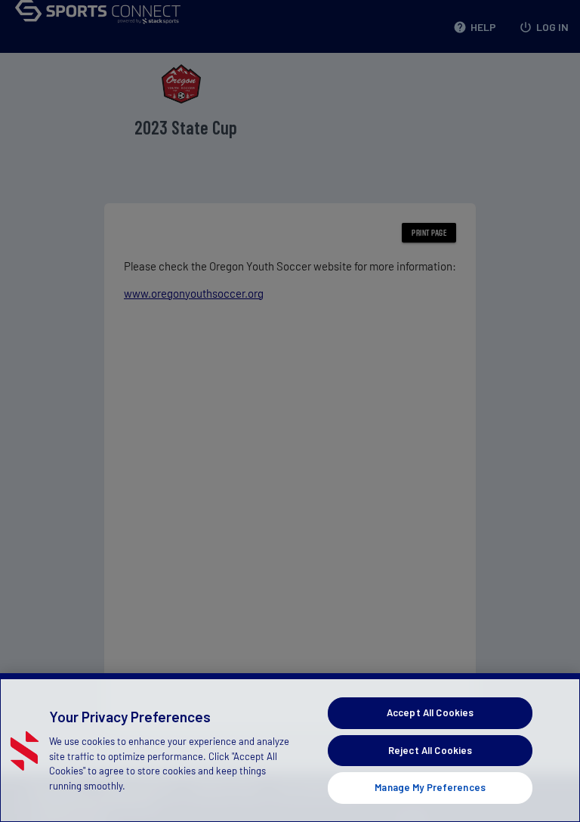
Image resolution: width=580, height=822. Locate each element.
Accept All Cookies (430, 712)
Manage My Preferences (430, 787)
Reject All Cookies (430, 750)
